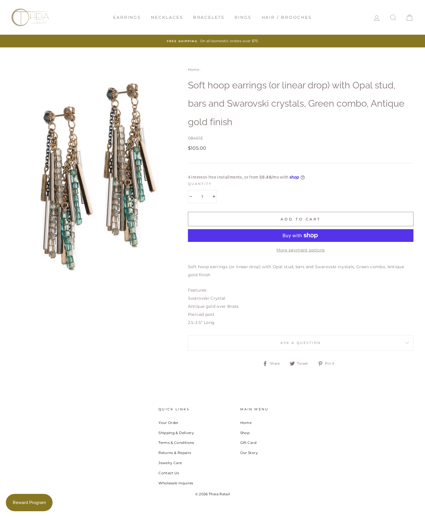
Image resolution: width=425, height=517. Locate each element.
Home (193, 69)
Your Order (168, 422)
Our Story (249, 453)
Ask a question (300, 343)
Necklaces (167, 17)
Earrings (127, 17)
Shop (245, 433)
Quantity (200, 184)
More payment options (300, 250)
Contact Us (168, 473)
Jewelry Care (170, 463)
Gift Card (248, 442)
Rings (243, 17)
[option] (212, 41)
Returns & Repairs (174, 453)
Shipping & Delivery (176, 433)
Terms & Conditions (176, 442)
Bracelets (209, 17)
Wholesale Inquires (175, 483)
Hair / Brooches (287, 17)
